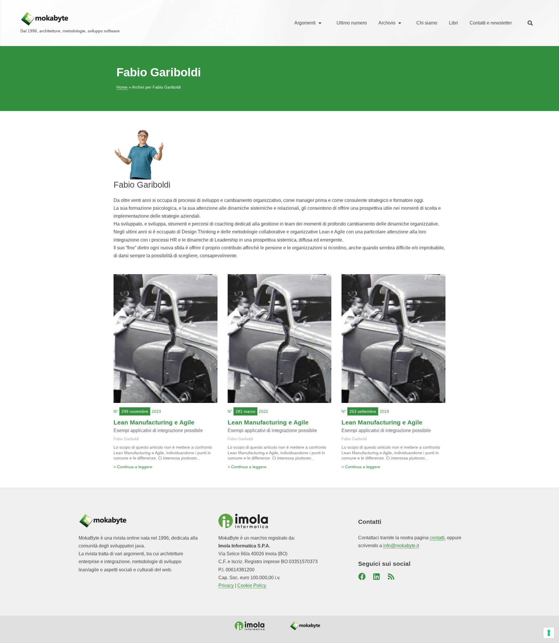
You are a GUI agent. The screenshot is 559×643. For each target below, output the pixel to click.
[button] (530, 23)
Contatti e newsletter (491, 22)
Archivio (386, 22)
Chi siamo (426, 22)
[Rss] (391, 576)
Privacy (226, 585)
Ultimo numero (352, 22)
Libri (453, 22)
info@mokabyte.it (401, 545)
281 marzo (245, 411)
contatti (437, 537)
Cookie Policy (251, 585)
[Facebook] (362, 576)
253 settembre (362, 411)
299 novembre (134, 411)
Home (122, 87)
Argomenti (305, 22)
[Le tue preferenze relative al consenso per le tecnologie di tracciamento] (548, 632)
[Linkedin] (376, 576)
